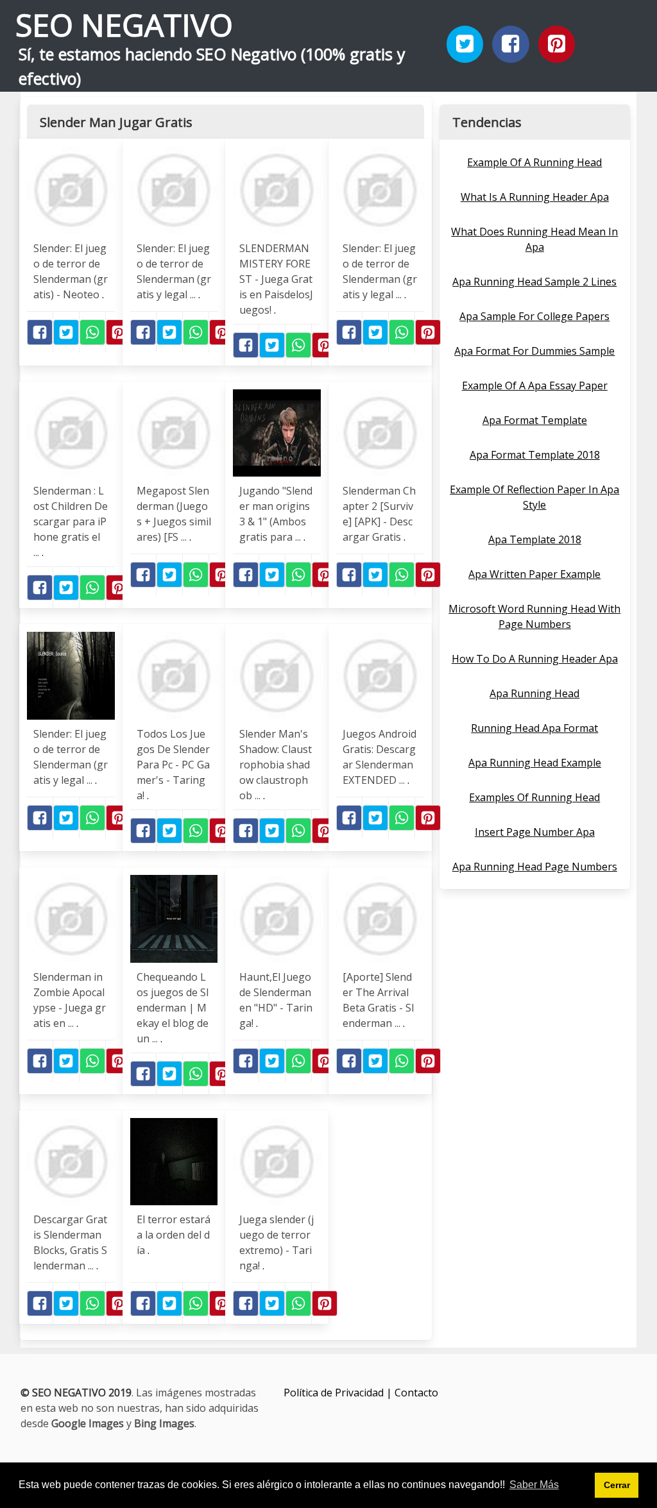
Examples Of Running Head (534, 797)
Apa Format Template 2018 (535, 455)
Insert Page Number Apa (535, 832)
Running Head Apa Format (534, 728)
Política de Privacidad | (339, 1392)
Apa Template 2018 (534, 539)
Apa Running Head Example (534, 763)
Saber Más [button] (534, 1484)
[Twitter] (465, 44)
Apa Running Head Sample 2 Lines (534, 282)
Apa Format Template (534, 420)
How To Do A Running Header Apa (535, 659)
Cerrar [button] (617, 1485)
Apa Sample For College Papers (534, 316)
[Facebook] (510, 44)
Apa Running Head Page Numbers (534, 867)
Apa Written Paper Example (534, 574)
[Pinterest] (557, 44)
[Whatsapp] (92, 332)
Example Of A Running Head (534, 162)
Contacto (416, 1392)
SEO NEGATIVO (124, 25)
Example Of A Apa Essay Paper (535, 385)
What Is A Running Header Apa (535, 197)
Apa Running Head (534, 693)
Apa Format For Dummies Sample (534, 351)
